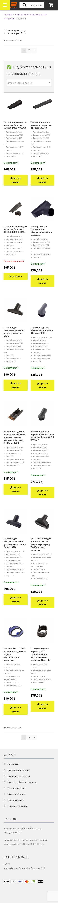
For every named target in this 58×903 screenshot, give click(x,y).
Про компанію (15, 800)
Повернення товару (19, 769)
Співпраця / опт (16, 788)
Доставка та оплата (19, 776)
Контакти (13, 763)
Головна (8, 14)
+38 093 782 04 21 (16, 857)
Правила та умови (18, 806)
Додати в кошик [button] (15, 180)
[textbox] (29, 82)
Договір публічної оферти (22, 781)
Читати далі (15, 276)
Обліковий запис (17, 794)
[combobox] (29, 82)
